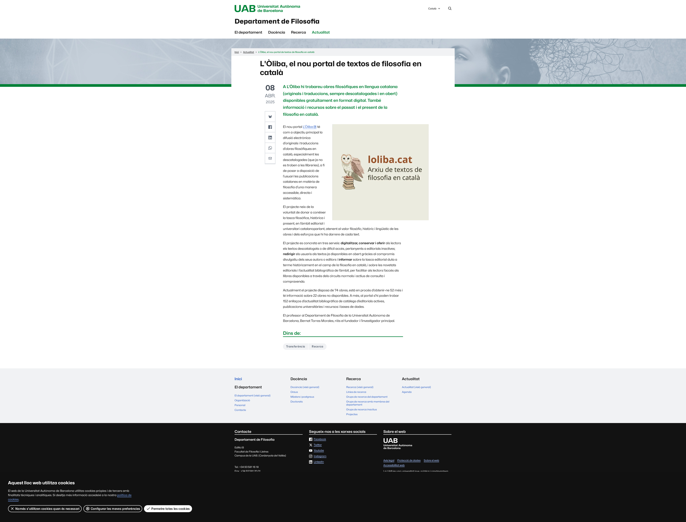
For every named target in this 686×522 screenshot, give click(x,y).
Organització (242, 400)
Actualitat (321, 32)
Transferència (295, 346)
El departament (248, 32)
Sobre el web (431, 460)
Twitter (318, 445)
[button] (270, 116)
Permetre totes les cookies (170, 509)
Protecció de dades (409, 460)
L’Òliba (308, 127)
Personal (240, 405)
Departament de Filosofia (277, 21)
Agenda (407, 391)
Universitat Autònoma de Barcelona (268, 8)
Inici (238, 379)
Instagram (320, 456)
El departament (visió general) (252, 395)
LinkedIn (319, 462)
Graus (294, 391)
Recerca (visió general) (359, 387)
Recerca (298, 32)
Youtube (319, 450)
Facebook (320, 439)
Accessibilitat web (394, 465)
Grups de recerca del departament (366, 396)
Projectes (351, 414)
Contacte (240, 409)
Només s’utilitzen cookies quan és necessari (47, 509)
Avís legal (388, 460)
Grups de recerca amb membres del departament (367, 403)
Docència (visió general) (304, 387)
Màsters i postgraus (302, 396)
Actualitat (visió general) (416, 387)
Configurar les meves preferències (115, 509)
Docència (276, 32)
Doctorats (296, 401)
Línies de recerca (356, 391)
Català (432, 9)
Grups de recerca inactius (361, 409)
